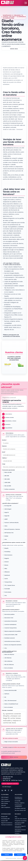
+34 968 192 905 (8, 776)
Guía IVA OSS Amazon (21, 818)
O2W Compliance (5, 807)
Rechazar (19, 854)
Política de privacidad (11, 858)
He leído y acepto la (14, 747)
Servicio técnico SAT (20, 810)
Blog (16, 816)
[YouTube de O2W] (5, 790)
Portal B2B (17, 800)
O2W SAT (3, 805)
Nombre (4, 440)
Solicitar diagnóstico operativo (10, 783)
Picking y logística (19, 802)
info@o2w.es (6, 778)
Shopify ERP (4, 816)
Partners (17, 833)
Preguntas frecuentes (20, 820)
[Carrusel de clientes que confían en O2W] (14, 364)
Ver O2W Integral (6, 786)
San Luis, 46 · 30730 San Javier (12, 780)
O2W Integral (4, 797)
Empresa (4, 446)
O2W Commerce (5, 801)
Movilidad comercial (20, 808)
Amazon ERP (4, 820)
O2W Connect (4, 799)
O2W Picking (4, 803)
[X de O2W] (11, 790)
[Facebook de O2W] (8, 790)
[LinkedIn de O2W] (2, 790)
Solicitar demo (14, 48)
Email (4, 452)
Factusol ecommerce (6, 824)
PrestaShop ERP (5, 818)
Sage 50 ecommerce (6, 822)
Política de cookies (21, 858)
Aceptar (7, 854)
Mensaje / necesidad (7, 710)
